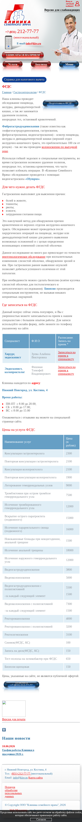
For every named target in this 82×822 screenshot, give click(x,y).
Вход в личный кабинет (70, 3)
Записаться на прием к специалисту (66, 356)
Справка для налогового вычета (24, 79)
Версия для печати (13, 719)
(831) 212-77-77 (21, 773)
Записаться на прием (23, 55)
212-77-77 (22, 33)
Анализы (41, 64)
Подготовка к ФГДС (61, 103)
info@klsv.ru (33, 43)
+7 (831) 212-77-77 (21, 685)
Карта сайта (35, 777)
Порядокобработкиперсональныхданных (13, 791)
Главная (6, 92)
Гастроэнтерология (25, 92)
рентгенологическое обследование (23, 256)
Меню (69, 64)
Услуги (12, 64)
